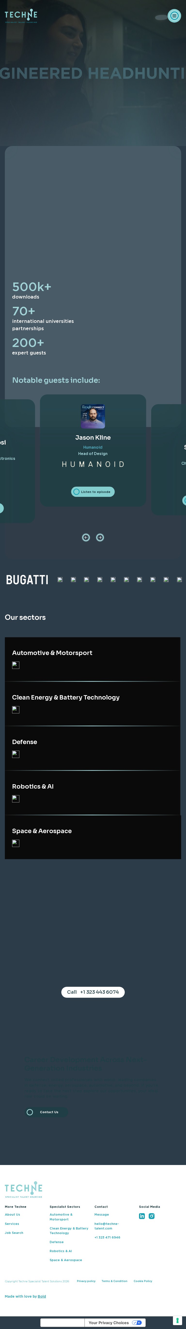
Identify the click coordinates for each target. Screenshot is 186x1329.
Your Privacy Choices (109, 1322)
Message (101, 1214)
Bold (42, 1296)
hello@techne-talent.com (106, 1226)
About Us (12, 1214)
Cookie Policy (143, 1281)
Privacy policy (86, 1281)
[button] (86, 537)
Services (12, 1224)
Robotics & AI (61, 1251)
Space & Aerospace (66, 1260)
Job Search (14, 1233)
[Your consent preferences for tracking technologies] (177, 1320)
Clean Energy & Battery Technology (69, 1231)
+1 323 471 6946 (107, 1237)
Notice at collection (62, 1322)
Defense (57, 1242)
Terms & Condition (114, 1281)
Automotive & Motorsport (61, 1217)
